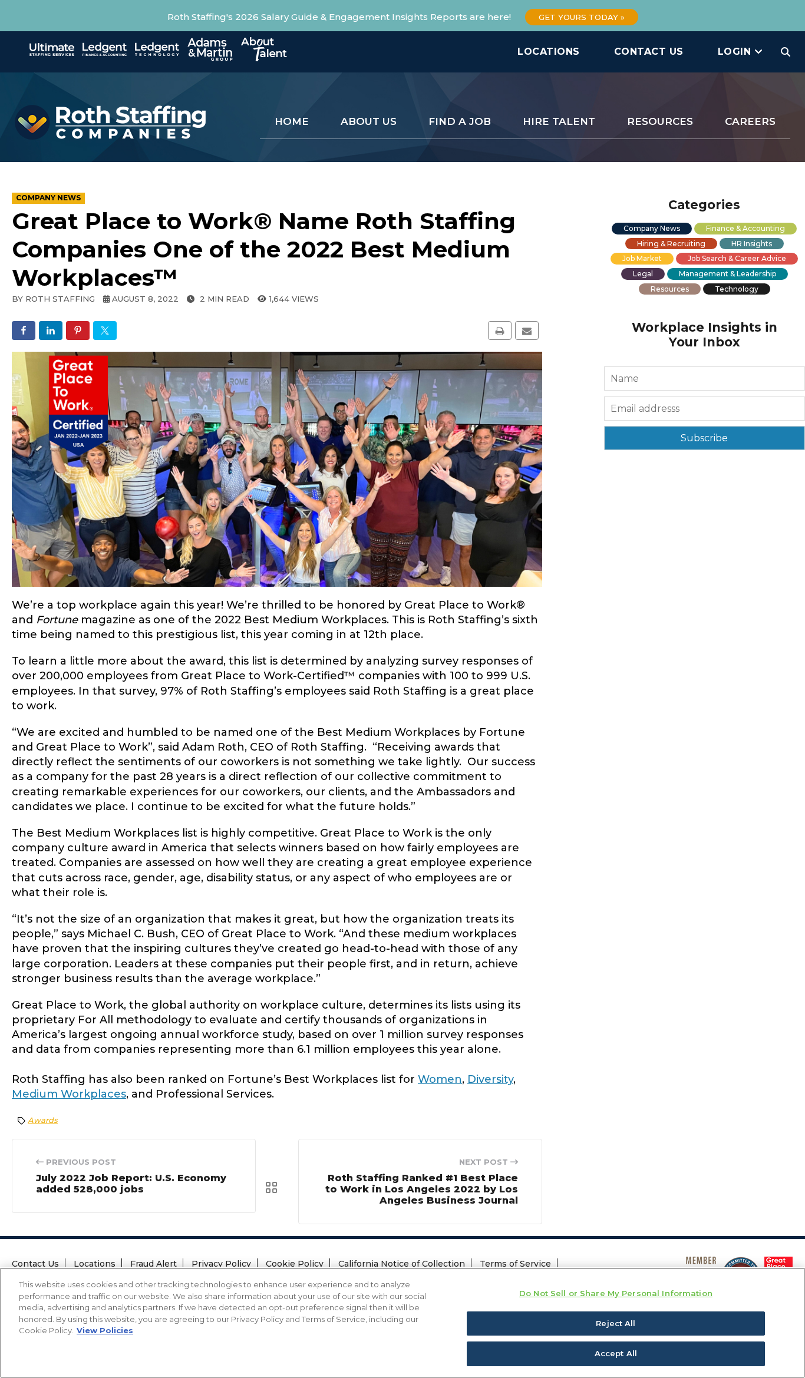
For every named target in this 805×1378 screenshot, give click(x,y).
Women (440, 1079)
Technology (736, 289)
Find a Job (459, 121)
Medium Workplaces (69, 1094)
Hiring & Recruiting (671, 243)
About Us (369, 121)
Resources (660, 121)
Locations (548, 51)
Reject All (615, 1323)
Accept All (616, 1353)
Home (292, 121)
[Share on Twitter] (105, 330)
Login (736, 51)
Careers (750, 121)
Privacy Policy (221, 1263)
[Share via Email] (527, 330)
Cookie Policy (295, 1263)
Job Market (642, 258)
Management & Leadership (727, 273)
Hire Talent (559, 121)
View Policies (105, 1330)
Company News (651, 228)
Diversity (490, 1079)
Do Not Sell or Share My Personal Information (615, 1293)
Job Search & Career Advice (737, 258)
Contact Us (649, 51)
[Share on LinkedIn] (50, 330)
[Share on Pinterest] (78, 330)
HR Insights (751, 243)
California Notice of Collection (401, 1263)
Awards (43, 1120)
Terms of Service (515, 1263)
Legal (643, 273)
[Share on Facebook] (23, 330)
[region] (402, 1322)
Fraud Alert (153, 1263)
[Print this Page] (500, 330)
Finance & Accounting (745, 228)
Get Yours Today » (582, 17)
